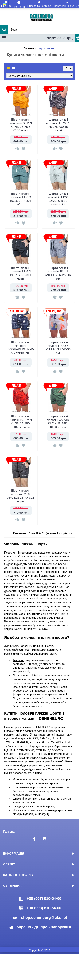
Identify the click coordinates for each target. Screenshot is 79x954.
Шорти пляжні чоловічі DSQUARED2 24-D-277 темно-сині (21, 347)
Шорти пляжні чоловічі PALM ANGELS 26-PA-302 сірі (58, 273)
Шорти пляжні (45, 48)
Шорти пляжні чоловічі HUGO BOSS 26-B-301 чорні (20, 273)
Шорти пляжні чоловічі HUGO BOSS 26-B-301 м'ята (20, 199)
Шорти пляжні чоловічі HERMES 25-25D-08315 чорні (58, 125)
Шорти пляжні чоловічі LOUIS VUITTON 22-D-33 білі (58, 347)
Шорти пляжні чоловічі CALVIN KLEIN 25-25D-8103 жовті (21, 125)
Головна (29, 48)
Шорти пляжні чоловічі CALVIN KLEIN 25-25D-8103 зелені (58, 422)
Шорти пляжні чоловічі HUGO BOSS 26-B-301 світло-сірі (58, 199)
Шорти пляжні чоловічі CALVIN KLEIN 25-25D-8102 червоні (21, 422)
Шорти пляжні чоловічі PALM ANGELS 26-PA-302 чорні (20, 496)
